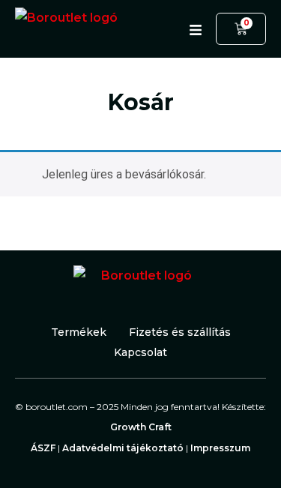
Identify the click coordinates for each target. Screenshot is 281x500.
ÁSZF (43, 448)
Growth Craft (141, 427)
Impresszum (220, 448)
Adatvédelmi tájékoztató (123, 448)
